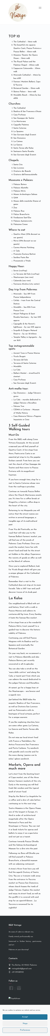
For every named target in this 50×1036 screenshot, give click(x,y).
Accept (25, 1017)
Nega (25, 1023)
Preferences (25, 1030)
